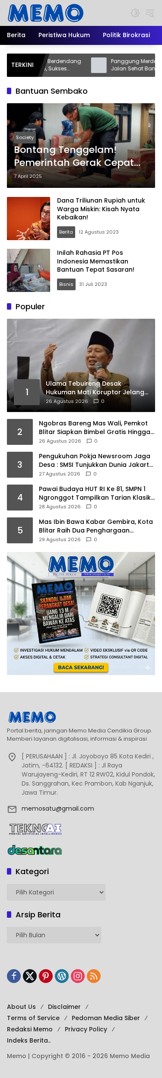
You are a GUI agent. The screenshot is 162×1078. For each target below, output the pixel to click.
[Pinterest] (46, 976)
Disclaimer (64, 1006)
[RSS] (94, 976)
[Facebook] (14, 976)
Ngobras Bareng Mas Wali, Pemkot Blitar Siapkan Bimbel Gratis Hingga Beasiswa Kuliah (94, 427)
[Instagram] (78, 976)
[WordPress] (62, 976)
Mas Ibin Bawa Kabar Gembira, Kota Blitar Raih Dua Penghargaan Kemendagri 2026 (96, 526)
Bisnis (66, 284)
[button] (135, 13)
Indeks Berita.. (29, 1040)
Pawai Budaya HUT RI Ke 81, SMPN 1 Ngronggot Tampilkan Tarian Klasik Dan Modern (95, 493)
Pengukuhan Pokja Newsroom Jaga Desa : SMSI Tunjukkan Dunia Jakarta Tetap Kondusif (96, 460)
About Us (21, 1006)
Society (25, 137)
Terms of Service (33, 1018)
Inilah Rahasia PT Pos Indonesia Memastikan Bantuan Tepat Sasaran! (95, 261)
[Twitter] (30, 976)
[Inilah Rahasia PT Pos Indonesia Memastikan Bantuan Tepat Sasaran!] (28, 270)
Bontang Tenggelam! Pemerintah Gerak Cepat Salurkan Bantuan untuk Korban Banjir (74, 156)
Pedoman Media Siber (106, 1018)
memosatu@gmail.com (58, 808)
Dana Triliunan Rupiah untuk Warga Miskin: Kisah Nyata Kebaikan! (101, 209)
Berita (66, 231)
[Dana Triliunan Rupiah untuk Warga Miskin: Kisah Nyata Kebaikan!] (28, 218)
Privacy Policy (86, 1029)
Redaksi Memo (30, 1029)
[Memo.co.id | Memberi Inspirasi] (46, 12)
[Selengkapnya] (81, 717)
